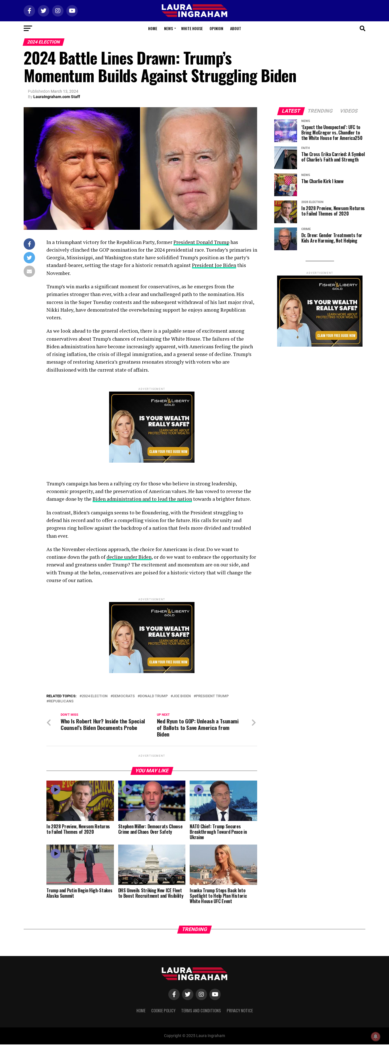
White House (192, 28)
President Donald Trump (201, 242)
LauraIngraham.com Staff (56, 96)
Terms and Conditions (201, 1010)
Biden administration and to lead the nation (142, 499)
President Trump (212, 696)
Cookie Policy (163, 1010)
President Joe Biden (214, 265)
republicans (61, 701)
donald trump (154, 696)
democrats (124, 696)
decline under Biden (129, 557)
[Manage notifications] (375, 1036)
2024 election (95, 696)
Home (152, 28)
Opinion (216, 28)
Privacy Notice (240, 1010)
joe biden (182, 696)
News (168, 28)
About (235, 28)
